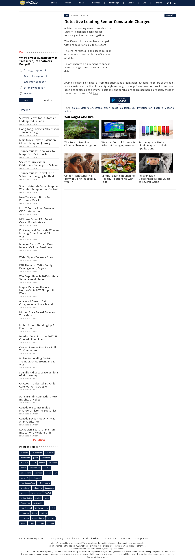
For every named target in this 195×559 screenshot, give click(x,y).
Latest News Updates (31, 538)
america (51, 518)
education (38, 488)
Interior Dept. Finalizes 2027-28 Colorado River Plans (38, 338)
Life (144, 2)
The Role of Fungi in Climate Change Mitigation (80, 144)
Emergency (25, 503)
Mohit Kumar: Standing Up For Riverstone (38, 327)
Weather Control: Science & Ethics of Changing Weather (118, 144)
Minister (47, 468)
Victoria (85, 107)
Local (81, 2)
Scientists (25, 513)
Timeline (158, 2)
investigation (144, 107)
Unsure (28, 93)
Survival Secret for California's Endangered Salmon (37, 119)
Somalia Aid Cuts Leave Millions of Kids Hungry (38, 374)
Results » (48, 100)
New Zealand (26, 508)
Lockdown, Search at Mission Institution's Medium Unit (37, 431)
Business (96, 2)
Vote (26, 100)
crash (107, 107)
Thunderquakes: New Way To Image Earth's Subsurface (37, 152)
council (48, 473)
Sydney (44, 513)
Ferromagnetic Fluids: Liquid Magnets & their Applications (153, 145)
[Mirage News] (30, 3)
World (68, 2)
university (49, 452)
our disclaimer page (99, 557)
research (24, 463)
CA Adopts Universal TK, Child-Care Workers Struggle (38, 385)
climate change (38, 518)
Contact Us (110, 538)
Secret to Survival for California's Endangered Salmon (39, 163)
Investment (25, 488)
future (34, 513)
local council (36, 478)
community (25, 457)
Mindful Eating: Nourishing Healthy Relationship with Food (118, 179)
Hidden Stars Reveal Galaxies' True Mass (37, 314)
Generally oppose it (35, 81)
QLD (53, 508)
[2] (118, 551)
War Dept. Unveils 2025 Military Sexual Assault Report (38, 278)
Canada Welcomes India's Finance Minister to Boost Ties (38, 409)
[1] (116, 551)
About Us (125, 538)
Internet (41, 523)
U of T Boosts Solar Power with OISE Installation (38, 209)
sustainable (38, 503)
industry (24, 493)
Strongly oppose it (34, 87)
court (115, 107)
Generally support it (35, 76)
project (38, 498)
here (95, 93)
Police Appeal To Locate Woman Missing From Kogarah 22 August (39, 233)
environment (35, 468)
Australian (46, 457)
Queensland (26, 473)
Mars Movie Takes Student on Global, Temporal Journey (37, 141)
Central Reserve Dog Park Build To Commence (38, 349)
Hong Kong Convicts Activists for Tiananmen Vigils (39, 130)
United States (26, 498)
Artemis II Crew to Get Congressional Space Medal (36, 303)
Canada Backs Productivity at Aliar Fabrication (37, 420)
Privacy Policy (55, 538)
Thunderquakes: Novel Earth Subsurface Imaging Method (36, 174)
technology (49, 488)
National (53, 2)
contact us (169, 554)
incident (50, 523)
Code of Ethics (91, 538)
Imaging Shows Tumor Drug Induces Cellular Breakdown (36, 246)
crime (47, 498)
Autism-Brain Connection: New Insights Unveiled (38, 398)
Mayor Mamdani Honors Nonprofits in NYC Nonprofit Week (36, 290)
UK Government (41, 508)
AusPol (48, 493)
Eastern (158, 107)
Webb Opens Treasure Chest (36, 257)
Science (131, 2)
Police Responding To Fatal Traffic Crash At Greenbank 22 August (37, 361)
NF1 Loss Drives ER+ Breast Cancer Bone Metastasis (35, 220)
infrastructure (44, 483)
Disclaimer (73, 538)
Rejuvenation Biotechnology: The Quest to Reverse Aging (154, 179)
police (75, 107)
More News (39, 439)
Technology (114, 2)
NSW (34, 463)
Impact (23, 523)
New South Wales (28, 483)
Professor (53, 463)
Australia (97, 107)
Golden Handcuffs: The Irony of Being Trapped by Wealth (80, 179)
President (25, 518)
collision (125, 107)
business (38, 473)
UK (56, 473)
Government (37, 452)
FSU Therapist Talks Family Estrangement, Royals (35, 267)
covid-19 (24, 478)
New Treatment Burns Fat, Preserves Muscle (35, 198)
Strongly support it (35, 70)
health (23, 468)
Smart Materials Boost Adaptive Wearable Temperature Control (38, 187)
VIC (133, 107)
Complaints (141, 538)
